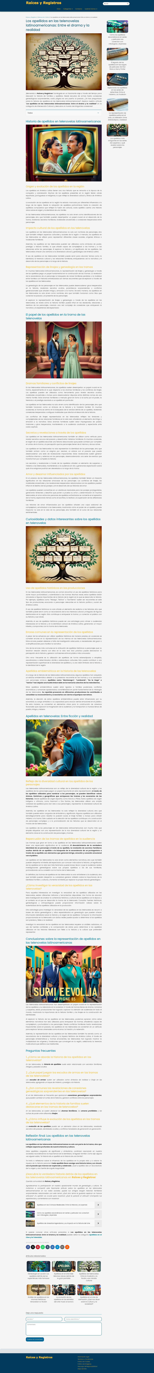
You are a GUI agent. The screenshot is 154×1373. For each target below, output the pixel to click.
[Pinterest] (38, 1247)
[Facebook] (28, 1247)
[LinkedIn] (52, 1247)
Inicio (59, 9)
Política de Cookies (84, 1361)
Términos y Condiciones (85, 1359)
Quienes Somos (90, 9)
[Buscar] (128, 3)
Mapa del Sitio (82, 1369)
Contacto (78, 9)
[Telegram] (57, 1247)
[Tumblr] (47, 1247)
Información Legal (83, 1357)
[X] (33, 1247)
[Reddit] (67, 1247)
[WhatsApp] (43, 1247)
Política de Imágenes (84, 1364)
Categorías (67, 9)
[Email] (62, 1247)
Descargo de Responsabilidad (87, 1366)
